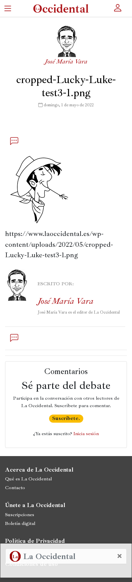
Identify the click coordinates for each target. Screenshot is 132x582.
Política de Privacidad (35, 541)
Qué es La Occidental (28, 479)
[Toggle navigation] (7, 8)
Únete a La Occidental (35, 505)
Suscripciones (19, 514)
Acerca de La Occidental (39, 469)
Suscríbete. (66, 418)
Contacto (15, 487)
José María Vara (66, 61)
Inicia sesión (86, 433)
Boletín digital (20, 523)
